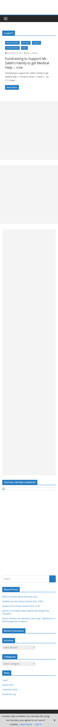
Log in (5, 680)
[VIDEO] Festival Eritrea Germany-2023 (19, 596)
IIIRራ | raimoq (32, 53)
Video (24, 48)
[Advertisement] (29, 130)
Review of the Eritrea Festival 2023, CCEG (21, 606)
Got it (38, 724)
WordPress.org (9, 694)
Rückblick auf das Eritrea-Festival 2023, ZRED (22, 601)
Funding (36, 43)
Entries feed (7, 684)
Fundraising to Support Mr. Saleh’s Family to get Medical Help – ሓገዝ (27, 63)
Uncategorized (12, 48)
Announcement (12, 43)
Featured (25, 43)
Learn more (26, 724)
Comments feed (9, 689)
